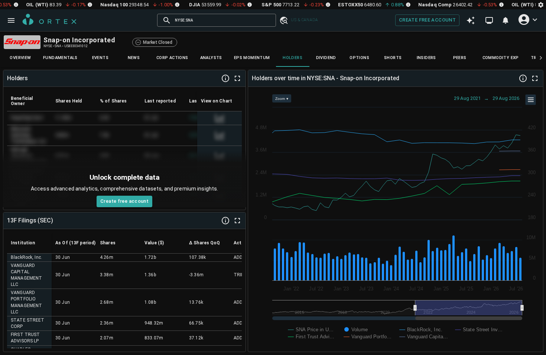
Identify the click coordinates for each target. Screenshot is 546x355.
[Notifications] (505, 20)
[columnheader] (29, 101)
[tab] (20, 58)
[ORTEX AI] (470, 20)
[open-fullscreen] (237, 78)
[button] (283, 20)
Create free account (427, 20)
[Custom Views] (489, 20)
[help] (225, 78)
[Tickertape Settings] (540, 4)
